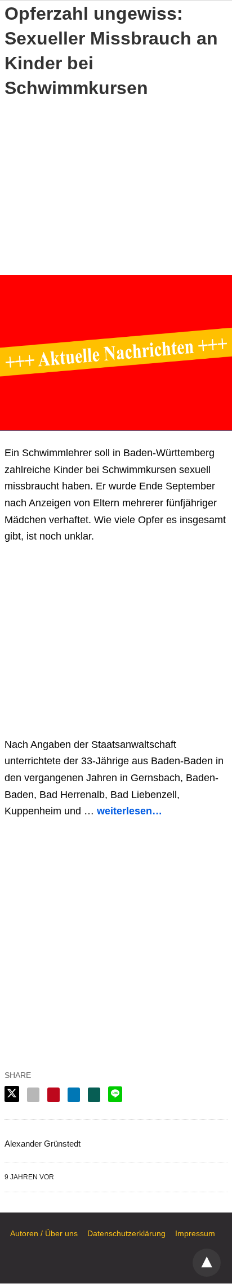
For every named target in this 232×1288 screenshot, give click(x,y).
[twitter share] (12, 1094)
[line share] (115, 1094)
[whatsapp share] (94, 1095)
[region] (116, 184)
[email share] (33, 1095)
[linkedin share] (74, 1095)
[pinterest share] (53, 1095)
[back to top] (207, 1263)
